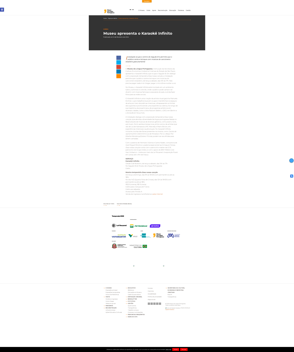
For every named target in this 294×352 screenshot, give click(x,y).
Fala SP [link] (170, 294)
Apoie (154, 10)
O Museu (141, 10)
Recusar (184, 349)
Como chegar (110, 301)
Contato (150, 288)
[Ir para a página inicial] (112, 11)
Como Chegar (145, 272)
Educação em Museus (134, 292)
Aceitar (176, 349)
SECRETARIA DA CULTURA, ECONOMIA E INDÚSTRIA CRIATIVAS (176, 290)
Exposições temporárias (113, 292)
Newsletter (132, 299)
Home (105, 18)
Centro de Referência (112, 294)
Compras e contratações (135, 312)
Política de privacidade (155, 296)
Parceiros (109, 305)
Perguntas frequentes (136, 314)
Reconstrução (162, 10)
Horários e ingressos (112, 299)
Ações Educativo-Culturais (114, 312)
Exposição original (135, 297)
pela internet (158, 194)
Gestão (188, 10)
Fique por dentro (112, 18)
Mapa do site (132, 317)
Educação (172, 10)
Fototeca (181, 10)
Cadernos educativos (134, 294)
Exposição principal (111, 290)
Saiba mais (168, 349)
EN (130, 9)
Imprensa (151, 291)
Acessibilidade (152, 294)
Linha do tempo (110, 310)
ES (133, 9)
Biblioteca (131, 290)
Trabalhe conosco (133, 310)
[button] (2, 10)
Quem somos (132, 305)
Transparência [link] (172, 297)
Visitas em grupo (111, 303)
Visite (148, 10)
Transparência (132, 308)
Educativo (132, 288)
